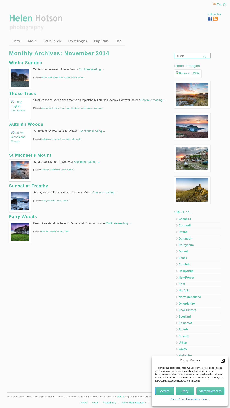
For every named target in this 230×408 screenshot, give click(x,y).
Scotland (185, 316)
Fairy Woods (23, 216)
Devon (183, 231)
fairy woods (51, 231)
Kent (182, 284)
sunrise (67, 77)
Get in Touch (52, 41)
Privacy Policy (193, 399)
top (95, 108)
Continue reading (91, 69)
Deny (185, 391)
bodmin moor (46, 139)
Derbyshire (186, 245)
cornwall (49, 108)
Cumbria (184, 264)
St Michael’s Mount (30, 155)
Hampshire (186, 271)
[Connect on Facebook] (210, 19)
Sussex (184, 336)
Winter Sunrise (25, 62)
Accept (164, 391)
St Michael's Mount (58, 170)
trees (100, 108)
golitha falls (70, 139)
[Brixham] (192, 159)
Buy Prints (101, 41)
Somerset (185, 323)
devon (44, 77)
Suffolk (183, 329)
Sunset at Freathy (28, 185)
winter (81, 77)
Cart (118, 41)
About (32, 41)
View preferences (210, 391)
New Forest (186, 277)
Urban (183, 342)
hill (72, 108)
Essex (183, 257)
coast (43, 200)
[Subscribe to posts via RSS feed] (215, 19)
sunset (74, 77)
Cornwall (185, 225)
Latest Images (77, 41)
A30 (43, 108)
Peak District (187, 310)
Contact (205, 399)
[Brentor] (192, 191)
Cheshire (185, 218)
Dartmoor (185, 238)
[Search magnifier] (205, 57)
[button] (223, 360)
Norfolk (184, 290)
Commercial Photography (133, 402)
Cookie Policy (177, 399)
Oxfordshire (187, 303)
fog (63, 139)
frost (50, 77)
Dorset (183, 251)
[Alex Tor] (192, 95)
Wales (183, 349)
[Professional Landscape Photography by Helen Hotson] (35, 28)
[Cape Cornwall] (192, 127)
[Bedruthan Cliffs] (187, 74)
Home (17, 41)
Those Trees (22, 93)
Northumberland (190, 296)
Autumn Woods (26, 124)
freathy (58, 200)
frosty (55, 77)
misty (78, 139)
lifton (61, 77)
